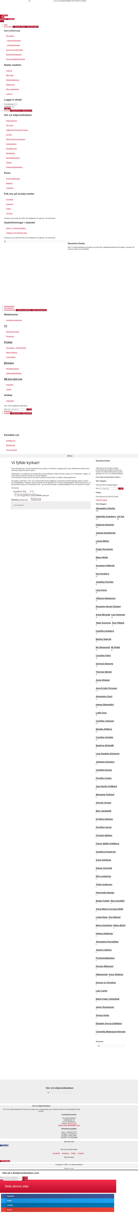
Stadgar (9, 162)
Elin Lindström (103, 876)
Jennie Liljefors (104, 950)
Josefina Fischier (105, 582)
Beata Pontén (103, 901)
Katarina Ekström (105, 524)
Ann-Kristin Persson (106, 688)
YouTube (9, 213)
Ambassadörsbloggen (14, 373)
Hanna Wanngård (105, 704)
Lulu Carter (101, 990)
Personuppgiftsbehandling (15, 59)
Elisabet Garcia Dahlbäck (109, 1023)
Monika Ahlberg (104, 729)
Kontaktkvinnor (11, 149)
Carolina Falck (103, 655)
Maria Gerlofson (104, 925)
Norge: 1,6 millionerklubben (16, 228)
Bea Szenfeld (117, 901)
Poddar (8, 342)
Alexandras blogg (12, 369)
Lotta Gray (101, 712)
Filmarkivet (10, 336)
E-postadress (9, 104)
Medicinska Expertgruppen (15, 139)
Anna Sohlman (103, 860)
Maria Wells (102, 557)
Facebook (9, 199)
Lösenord (7, 106)
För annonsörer (11, 450)
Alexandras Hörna (12, 332)
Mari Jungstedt (103, 811)
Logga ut (9, 94)
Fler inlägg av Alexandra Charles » (108, 477)
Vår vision (9, 125)
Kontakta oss (10, 441)
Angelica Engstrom (106, 851)
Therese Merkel (104, 672)
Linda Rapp (102, 917)
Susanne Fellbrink (105, 565)
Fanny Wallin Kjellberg (107, 843)
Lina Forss (101, 590)
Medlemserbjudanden (14, 54)
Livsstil (8, 389)
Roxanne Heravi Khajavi (108, 606)
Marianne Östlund (105, 794)
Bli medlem (10, 36)
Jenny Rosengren (105, 1007)
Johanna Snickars (105, 762)
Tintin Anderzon (104, 884)
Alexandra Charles (76, 243)
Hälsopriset (102, 974)
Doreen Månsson (104, 966)
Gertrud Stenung (104, 663)
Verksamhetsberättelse (14, 167)
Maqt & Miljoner (11, 352)
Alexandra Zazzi (104, 696)
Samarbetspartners (13, 158)
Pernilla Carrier (104, 827)
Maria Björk (119, 925)
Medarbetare (10, 153)
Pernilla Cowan (104, 778)
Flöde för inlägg (101, 500)
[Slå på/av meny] (2, 21)
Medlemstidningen (12, 80)
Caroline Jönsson (105, 721)
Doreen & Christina (106, 982)
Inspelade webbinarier (14, 320)
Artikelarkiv (10, 401)
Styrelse (9, 135)
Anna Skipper (103, 680)
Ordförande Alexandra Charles (17, 130)
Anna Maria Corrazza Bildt (109, 909)
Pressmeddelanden (13, 179)
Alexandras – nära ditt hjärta (16, 348)
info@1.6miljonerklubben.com (69, 1125)
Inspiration (10, 385)
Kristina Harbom (104, 819)
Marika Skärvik (103, 639)
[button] (69, 456)
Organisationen (11, 121)
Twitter (8, 209)
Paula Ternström (104, 549)
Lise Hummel (118, 614)
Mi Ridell (115, 647)
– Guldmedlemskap (13, 45)
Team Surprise (103, 623)
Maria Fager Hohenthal (107, 999)
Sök (5, 409)
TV (5, 326)
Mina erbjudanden (12, 89)
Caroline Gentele (104, 737)
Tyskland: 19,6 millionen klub (16, 233)
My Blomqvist (103, 647)
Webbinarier (10, 85)
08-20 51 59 (72, 1123)
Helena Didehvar (104, 933)
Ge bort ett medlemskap (14, 50)
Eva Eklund (114, 917)
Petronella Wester (105, 892)
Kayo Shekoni (116, 974)
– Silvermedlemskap (13, 40)
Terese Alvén (102, 1015)
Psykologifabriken (105, 958)
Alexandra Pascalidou (107, 941)
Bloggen (9, 363)
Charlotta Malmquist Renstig (110, 1031)
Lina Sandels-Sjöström (108, 753)
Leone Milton (102, 541)
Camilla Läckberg (105, 631)
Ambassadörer (11, 144)
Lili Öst (120, 516)
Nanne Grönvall (104, 868)
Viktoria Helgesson (105, 598)
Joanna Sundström (106, 533)
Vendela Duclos (104, 770)
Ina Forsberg (102, 573)
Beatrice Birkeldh (105, 745)
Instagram (9, 204)
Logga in (9, 71)
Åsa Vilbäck (118, 623)
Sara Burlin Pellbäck (106, 786)
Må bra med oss (13, 379)
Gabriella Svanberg (106, 516)
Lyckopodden (11, 357)
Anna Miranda (103, 614)
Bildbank (9, 183)
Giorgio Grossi (103, 802)
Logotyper (9, 188)
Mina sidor (10, 75)
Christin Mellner (104, 835)
